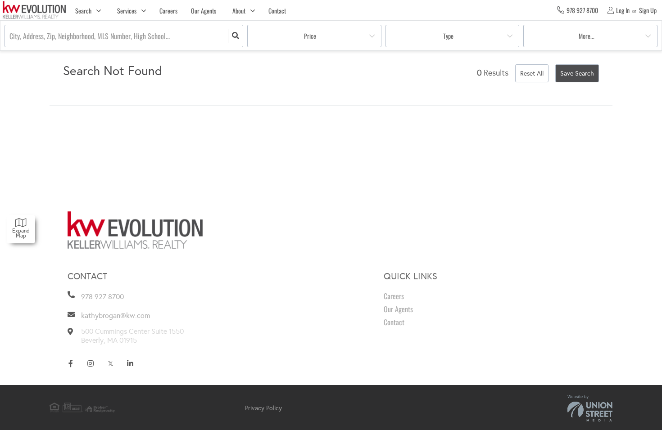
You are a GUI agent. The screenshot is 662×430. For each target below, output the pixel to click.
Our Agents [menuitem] (203, 10)
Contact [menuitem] (277, 10)
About (238, 10)
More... (586, 35)
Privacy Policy (263, 408)
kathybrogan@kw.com (115, 315)
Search (83, 10)
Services (126, 10)
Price (310, 35)
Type (448, 35)
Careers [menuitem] (168, 10)
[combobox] (10, 36)
